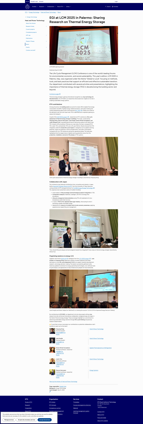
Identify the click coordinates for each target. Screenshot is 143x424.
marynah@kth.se (60, 374)
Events (27, 47)
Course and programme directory (82, 405)
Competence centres (55, 408)
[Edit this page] (50, 391)
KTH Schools (52, 405)
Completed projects (31, 32)
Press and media (101, 417)
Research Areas (30, 26)
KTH (26, 12)
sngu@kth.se (59, 351)
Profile (57, 334)
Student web (34, 1)
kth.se (27, 1)
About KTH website (102, 420)
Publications (29, 38)
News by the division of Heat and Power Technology (63, 381)
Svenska (116, 6)
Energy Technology (34, 12)
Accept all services (44, 419)
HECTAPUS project (62, 117)
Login (116, 1)
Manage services (9, 419)
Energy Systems (94, 370)
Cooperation (28, 408)
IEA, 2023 (77, 110)
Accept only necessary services (26, 419)
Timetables (76, 402)
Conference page (54, 94)
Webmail (75, 408)
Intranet (41, 1)
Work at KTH (100, 414)
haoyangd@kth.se (60, 332)
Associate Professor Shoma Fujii (61, 186)
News (59, 12)
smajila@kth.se (60, 342)
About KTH (28, 411)
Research (27, 405)
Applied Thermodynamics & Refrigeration (101, 348)
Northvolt (63, 258)
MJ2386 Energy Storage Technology (83, 188)
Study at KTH (28, 402)
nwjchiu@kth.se (60, 362)
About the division (31, 23)
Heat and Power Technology (48, 12)
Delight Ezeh (63, 386)
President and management (56, 411)
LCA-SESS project (84, 258)
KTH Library (52, 402)
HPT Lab (28, 35)
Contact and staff (30, 50)
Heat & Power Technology (96, 329)
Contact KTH (100, 411)
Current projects (30, 29)
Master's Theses (30, 41)
